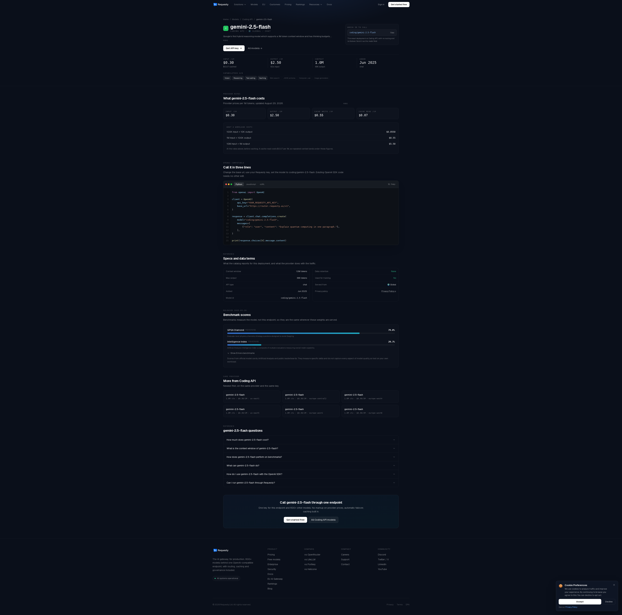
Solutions (238, 4)
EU (263, 4)
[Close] (614, 585)
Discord (382, 554)
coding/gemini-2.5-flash (294, 298)
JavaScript (251, 184)
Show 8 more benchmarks (242, 353)
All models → (255, 48)
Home (226, 19)
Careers (345, 554)
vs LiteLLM (309, 559)
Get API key (232, 48)
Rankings (300, 4)
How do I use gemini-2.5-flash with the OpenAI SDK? (254, 474)
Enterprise (273, 564)
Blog (270, 588)
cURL (262, 184)
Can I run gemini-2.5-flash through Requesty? (251, 482)
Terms (400, 604)
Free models (274, 559)
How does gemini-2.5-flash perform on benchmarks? (254, 457)
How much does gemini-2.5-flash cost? (248, 439)
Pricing (288, 4)
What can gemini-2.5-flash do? (243, 465)
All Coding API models (323, 519)
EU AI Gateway (275, 578)
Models (254, 4)
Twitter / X (383, 559)
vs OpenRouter (312, 554)
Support (345, 559)
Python (239, 184)
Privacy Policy (571, 607)
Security (272, 569)
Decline (609, 601)
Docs (329, 4)
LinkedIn (382, 564)
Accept (580, 601)
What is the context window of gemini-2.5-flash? (252, 448)
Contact (345, 564)
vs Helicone (310, 569)
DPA (407, 604)
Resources (314, 4)
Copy (392, 32)
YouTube (382, 569)
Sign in (381, 4)
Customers (275, 4)
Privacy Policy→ (388, 291)
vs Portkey (310, 564)
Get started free (399, 4)
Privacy (390, 604)
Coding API (247, 19)
